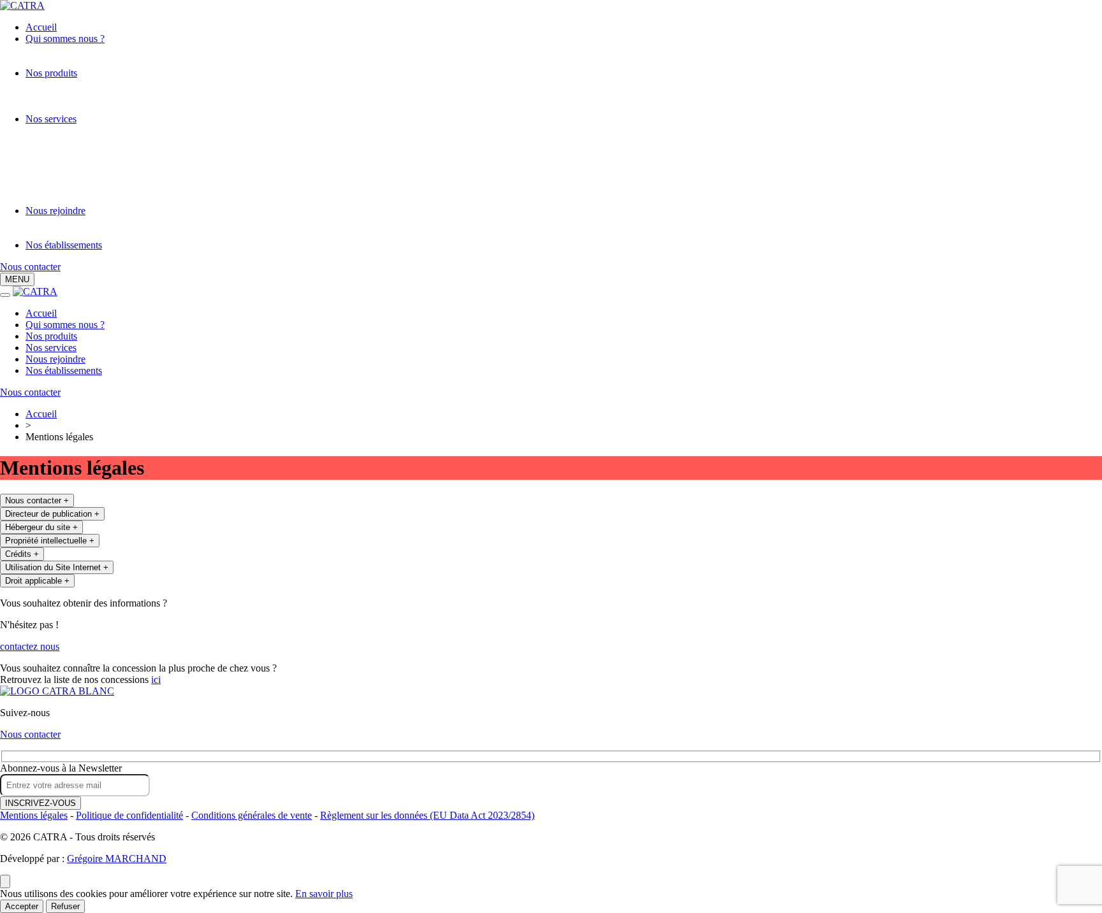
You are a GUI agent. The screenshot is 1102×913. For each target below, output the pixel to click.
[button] (17, 279)
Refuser (65, 906)
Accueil (41, 27)
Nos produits (51, 73)
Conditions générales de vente (251, 815)
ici (156, 679)
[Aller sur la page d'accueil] (57, 691)
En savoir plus (324, 893)
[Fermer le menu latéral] (5, 295)
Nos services (51, 118)
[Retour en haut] (5, 881)
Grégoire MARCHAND (116, 858)
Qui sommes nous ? (65, 38)
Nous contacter (30, 266)
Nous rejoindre (55, 210)
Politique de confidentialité (129, 815)
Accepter (21, 906)
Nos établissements (64, 245)
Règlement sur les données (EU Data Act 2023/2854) (427, 815)
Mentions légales (34, 815)
